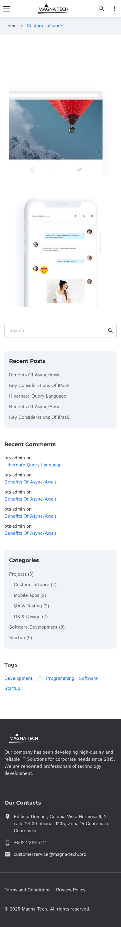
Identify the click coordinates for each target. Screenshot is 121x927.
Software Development (33, 627)
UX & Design (27, 616)
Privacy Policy (70, 890)
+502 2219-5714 (30, 842)
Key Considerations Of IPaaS (39, 385)
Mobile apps (26, 595)
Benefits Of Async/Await (35, 375)
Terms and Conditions (27, 890)
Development (18, 678)
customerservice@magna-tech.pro (50, 854)
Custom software (31, 585)
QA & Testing (28, 606)
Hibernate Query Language (37, 396)
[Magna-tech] (39, 738)
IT (39, 678)
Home (10, 26)
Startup (17, 637)
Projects (17, 574)
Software (88, 678)
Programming (60, 678)
